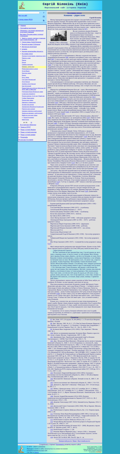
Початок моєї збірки (27, 100)
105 (51, 383)
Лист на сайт (22, 15)
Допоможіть (60, 444)
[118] (57, 293)
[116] (86, 191)
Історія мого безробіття (28, 94)
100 (51, 333)
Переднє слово (26, 58)
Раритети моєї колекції (28, 109)
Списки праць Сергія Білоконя (31, 42)
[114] (58, 182)
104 (51, 379)
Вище (75, 441)
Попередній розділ (65, 441)
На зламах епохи (27, 54)
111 (51, 410)
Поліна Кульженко (28, 117)
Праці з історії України (28, 129)
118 (51, 437)
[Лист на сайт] (43, 17)
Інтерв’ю (24, 49)
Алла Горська (26, 81)
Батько (24, 75)
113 (51, 419)
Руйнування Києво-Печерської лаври (32, 91)
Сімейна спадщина (27, 64)
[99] (52, 59)
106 (51, 385)
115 (51, 425)
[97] (85, 29)
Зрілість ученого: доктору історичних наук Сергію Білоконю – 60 (32, 39)
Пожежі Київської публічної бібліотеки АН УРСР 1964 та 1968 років (33, 88)
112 (51, 414)
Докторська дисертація (29, 47)
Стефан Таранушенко (28, 98)
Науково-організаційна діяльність (32, 51)
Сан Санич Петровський (29, 79)
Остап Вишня (26, 71)
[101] (94, 97)
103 (51, 373)
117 (51, 431)
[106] (49, 118)
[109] (65, 129)
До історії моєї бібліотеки (28, 125)
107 (51, 389)
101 (51, 337)
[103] (56, 103)
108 (51, 396)
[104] (67, 112)
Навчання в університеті (29, 102)
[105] (63, 114)
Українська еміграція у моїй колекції (32, 113)
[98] (67, 57)
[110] (85, 136)
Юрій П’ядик (25, 119)
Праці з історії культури (28, 132)
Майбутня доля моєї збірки (29, 115)
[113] (95, 168)
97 (51, 319)
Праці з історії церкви (27, 135)
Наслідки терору (26, 73)
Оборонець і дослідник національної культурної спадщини (32, 31)
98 (51, 323)
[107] (88, 118)
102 (51, 341)
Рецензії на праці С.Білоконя (31, 44)
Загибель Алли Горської (29, 84)
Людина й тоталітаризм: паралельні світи (34, 56)
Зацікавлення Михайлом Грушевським (33, 106)
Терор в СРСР (25, 127)
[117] (49, 244)
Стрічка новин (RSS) (25, 19)
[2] (31, 122)
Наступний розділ (84, 441)
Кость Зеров (25, 77)
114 (51, 422)
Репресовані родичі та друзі (30, 69)
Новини (23, 25)
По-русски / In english (26, 140)
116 (51, 429)
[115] (57, 184)
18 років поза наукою (28, 104)
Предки (24, 60)
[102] (64, 99)
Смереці (36, 452)
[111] (95, 150)
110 (51, 406)
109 (51, 402)
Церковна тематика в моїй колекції (32, 111)
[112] (73, 163)
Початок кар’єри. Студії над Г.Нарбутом (33, 96)
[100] (49, 65)
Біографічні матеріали (28, 28)
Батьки (24, 62)
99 (51, 329)
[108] (55, 123)
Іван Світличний (26, 86)
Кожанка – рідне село (28, 66)
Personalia (24, 137)
